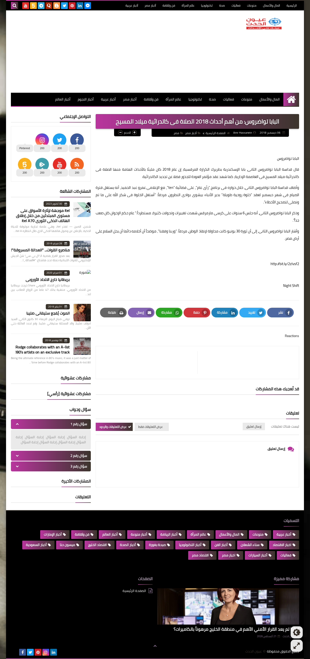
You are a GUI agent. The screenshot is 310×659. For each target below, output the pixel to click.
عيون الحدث (253, 651)
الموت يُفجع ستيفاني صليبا (48, 313)
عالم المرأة (188, 5)
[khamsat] (33, 5)
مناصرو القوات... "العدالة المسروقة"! (40, 249)
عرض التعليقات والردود (113, 426)
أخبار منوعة (139, 534)
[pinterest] (72, 5)
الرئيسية (292, 5)
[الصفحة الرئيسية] (291, 99)
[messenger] (87, 5)
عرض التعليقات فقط (150, 426)
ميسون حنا (67, 545)
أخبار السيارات (257, 555)
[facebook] (22, 652)
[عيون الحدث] (264, 23)
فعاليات (236, 5)
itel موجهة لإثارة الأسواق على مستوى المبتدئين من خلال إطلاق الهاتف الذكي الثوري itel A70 (43, 215)
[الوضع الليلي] (297, 632)
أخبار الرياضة (169, 534)
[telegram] (41, 5)
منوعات (251, 5)
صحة (222, 5)
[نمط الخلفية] (297, 646)
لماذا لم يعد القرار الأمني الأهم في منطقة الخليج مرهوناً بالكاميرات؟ (236, 629)
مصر (176, 133)
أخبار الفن (221, 545)
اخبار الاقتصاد (282, 545)
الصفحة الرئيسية (215, 133)
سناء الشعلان (250, 545)
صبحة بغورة (157, 545)
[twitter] (64, 5)
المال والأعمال (271, 5)
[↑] (155, 646)
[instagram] (45, 652)
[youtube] (25, 5)
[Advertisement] (99, 51)
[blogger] (56, 5)
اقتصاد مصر (200, 555)
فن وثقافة (169, 5)
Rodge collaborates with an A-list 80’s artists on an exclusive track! (43, 349)
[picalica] (14, 652)
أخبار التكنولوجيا (190, 545)
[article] (149, 362)
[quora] (49, 5)
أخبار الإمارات (53, 534)
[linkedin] (80, 5)
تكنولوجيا (207, 5)
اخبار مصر (228, 555)
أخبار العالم (62, 99)
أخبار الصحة (128, 545)
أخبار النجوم (86, 99)
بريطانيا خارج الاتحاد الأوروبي (48, 279)
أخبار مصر (150, 5)
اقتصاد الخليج (97, 545)
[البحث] (14, 5)
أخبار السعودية (36, 545)
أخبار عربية (131, 5)
